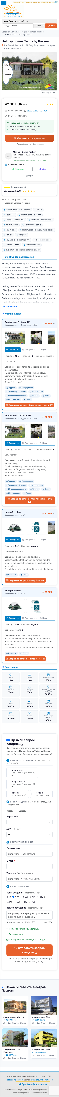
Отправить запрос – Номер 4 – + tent (26, 658)
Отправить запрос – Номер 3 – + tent (26, 580)
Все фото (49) (50, 92)
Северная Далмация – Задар (14, 32)
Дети (13, 828)
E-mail (10, 860)
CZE (17, 897)
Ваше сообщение (24, 907)
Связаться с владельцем (31, 138)
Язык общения (23, 892)
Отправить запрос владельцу (31, 950)
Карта (30, 176)
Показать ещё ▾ (9, 306)
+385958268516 (16, 164)
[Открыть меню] (3, 3)
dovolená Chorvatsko (39, 1093)
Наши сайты (26, 1090)
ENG (26, 897)
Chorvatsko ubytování (20, 1093)
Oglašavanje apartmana (34, 1084)
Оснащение (14, 349)
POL (33, 901)
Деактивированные (12, 1090)
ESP (8, 901)
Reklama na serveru (14, 1080)
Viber (44, 169)
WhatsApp (19, 169)
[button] (29, 190)
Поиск (52, 25)
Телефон (19, 873)
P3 (41, 110)
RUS (9, 897)
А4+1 (29, 110)
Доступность (31, 349)
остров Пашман (37, 32)
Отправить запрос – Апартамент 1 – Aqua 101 (30, 405)
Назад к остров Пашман (15, 199)
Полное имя (14, 848)
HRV (25, 901)
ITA (42, 897)
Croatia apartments (39, 1090)
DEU (34, 897)
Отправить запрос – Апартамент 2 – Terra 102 (31, 500)
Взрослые (13, 816)
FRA (16, 901)
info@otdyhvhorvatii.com (42, 1080)
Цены (44, 349)
